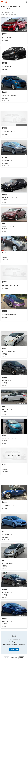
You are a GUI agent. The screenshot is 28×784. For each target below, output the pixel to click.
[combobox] (10, 14)
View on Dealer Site (20, 30)
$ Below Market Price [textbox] (10, 14)
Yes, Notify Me (14, 649)
